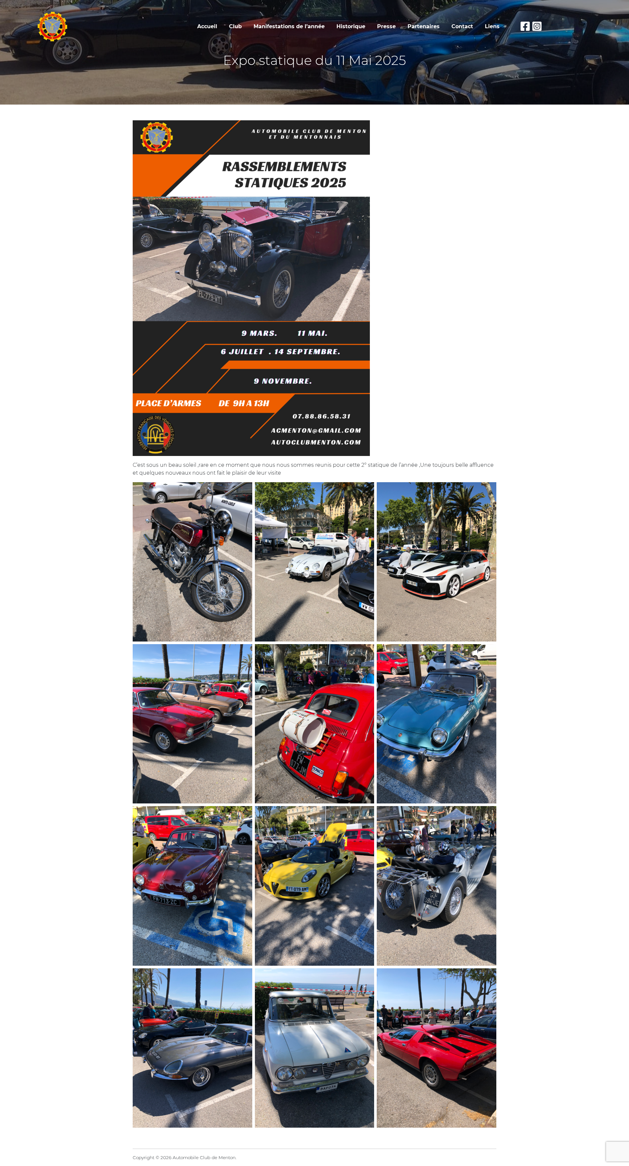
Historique (350, 26)
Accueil (207, 26)
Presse (386, 26)
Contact (462, 26)
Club (235, 26)
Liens (492, 26)
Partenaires (424, 26)
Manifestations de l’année (289, 26)
